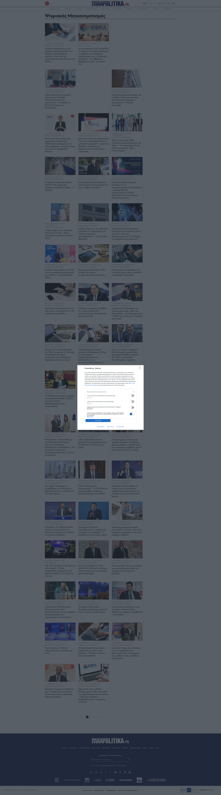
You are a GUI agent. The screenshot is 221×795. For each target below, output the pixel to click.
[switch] (132, 395)
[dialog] (110, 397)
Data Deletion (100, 426)
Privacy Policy (120, 426)
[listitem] (110, 392)
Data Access (110, 426)
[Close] (140, 368)
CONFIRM (98, 420)
